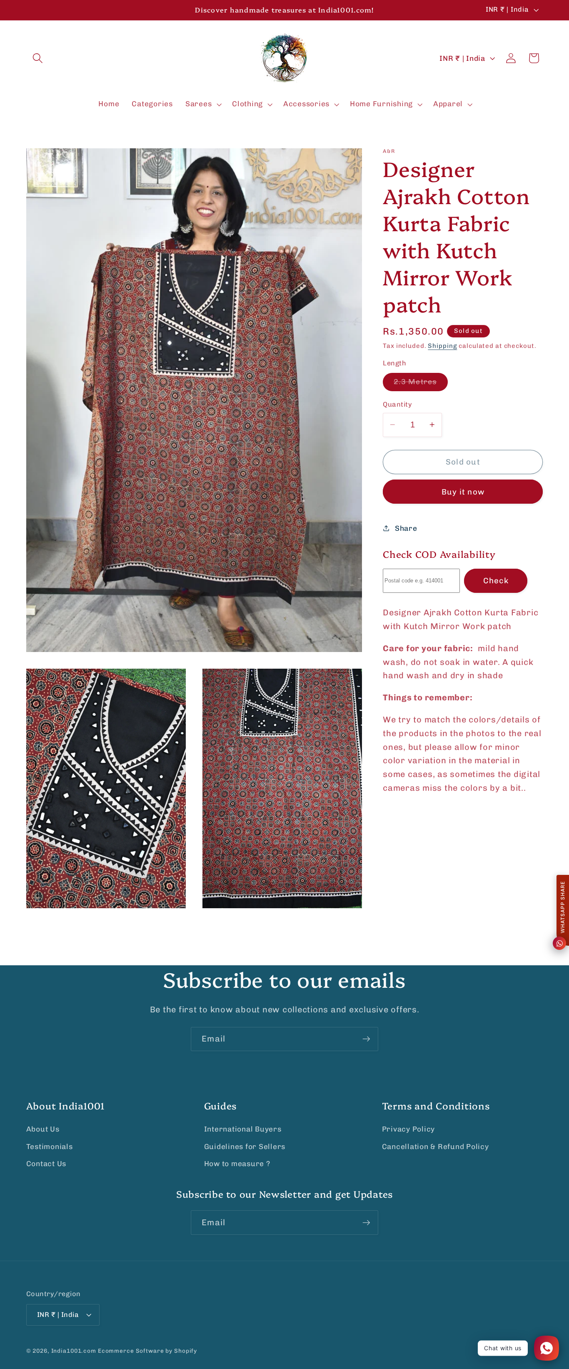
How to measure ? (237, 1163)
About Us (43, 1129)
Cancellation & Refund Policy (435, 1146)
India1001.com (73, 1350)
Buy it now (463, 491)
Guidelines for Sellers (245, 1146)
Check (496, 580)
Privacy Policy (408, 1129)
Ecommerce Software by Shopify (147, 1350)
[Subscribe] (366, 1039)
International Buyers (243, 1129)
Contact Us (46, 1163)
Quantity (397, 404)
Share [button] (406, 528)
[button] (37, 58)
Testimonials (49, 1146)
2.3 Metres (421, 384)
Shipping (442, 345)
